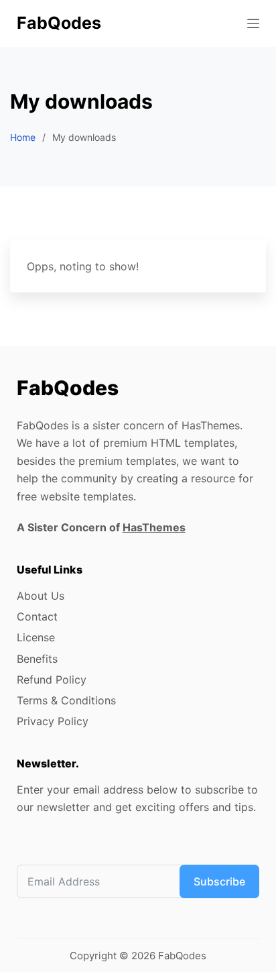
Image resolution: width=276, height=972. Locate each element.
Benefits (37, 658)
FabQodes (59, 23)
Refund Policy (51, 679)
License (36, 637)
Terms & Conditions (66, 700)
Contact (37, 616)
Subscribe (219, 881)
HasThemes (154, 527)
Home (23, 137)
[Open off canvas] (253, 23)
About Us (40, 595)
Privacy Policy (52, 721)
